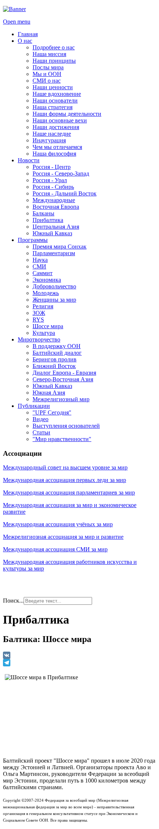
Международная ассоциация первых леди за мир (64, 480)
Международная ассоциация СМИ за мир (55, 549)
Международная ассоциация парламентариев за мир (69, 492)
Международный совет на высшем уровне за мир (65, 467)
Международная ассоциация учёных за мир (58, 524)
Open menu (16, 21)
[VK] (79, 655)
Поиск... (13, 600)
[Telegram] (79, 662)
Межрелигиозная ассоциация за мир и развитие (63, 537)
